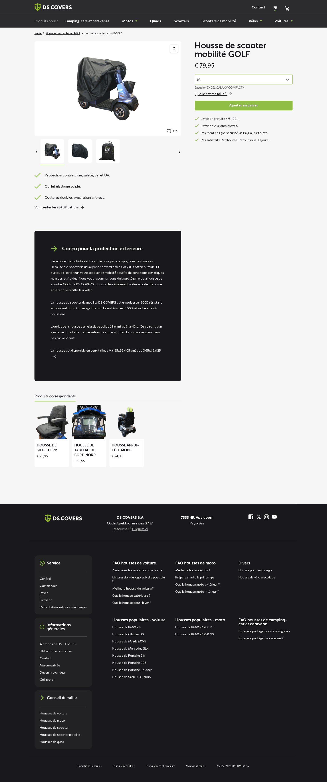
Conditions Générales (90, 765)
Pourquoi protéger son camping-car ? (264, 631)
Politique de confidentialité (160, 765)
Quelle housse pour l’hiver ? (131, 602)
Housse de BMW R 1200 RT (194, 627)
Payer (44, 593)
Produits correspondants (55, 396)
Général (45, 578)
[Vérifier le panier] (287, 8)
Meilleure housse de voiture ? (133, 588)
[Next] (179, 152)
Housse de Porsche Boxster (132, 670)
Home (38, 33)
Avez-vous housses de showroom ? (137, 570)
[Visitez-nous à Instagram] (266, 516)
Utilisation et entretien (56, 651)
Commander (48, 586)
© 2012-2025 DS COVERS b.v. (233, 765)
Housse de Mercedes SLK (130, 648)
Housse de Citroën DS (128, 634)
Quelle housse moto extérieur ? (197, 584)
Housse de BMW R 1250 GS (194, 634)
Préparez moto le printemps (194, 577)
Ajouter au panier (243, 105)
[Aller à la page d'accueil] (63, 518)
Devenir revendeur (53, 672)
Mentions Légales (196, 765)
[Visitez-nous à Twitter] (258, 516)
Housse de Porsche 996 (129, 662)
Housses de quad (52, 742)
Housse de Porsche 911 (128, 655)
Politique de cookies (124, 765)
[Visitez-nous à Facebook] (250, 516)
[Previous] (36, 152)
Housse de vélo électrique (256, 577)
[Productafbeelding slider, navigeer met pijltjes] (107, 88)
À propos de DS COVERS (58, 644)
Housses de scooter (54, 727)
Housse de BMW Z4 (126, 627)
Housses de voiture (53, 713)
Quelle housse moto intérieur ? (197, 591)
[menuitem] (87, 21)
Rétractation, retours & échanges (63, 607)
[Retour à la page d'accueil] (53, 7)
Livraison (46, 600)
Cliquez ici (140, 529)
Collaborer (47, 679)
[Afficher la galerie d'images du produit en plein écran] (174, 49)
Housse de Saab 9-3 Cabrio (131, 677)
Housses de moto (52, 720)
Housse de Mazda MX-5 (129, 641)
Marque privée (50, 665)
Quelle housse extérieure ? (131, 595)
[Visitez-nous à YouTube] (274, 516)
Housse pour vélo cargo (255, 570)
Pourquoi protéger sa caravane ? (261, 638)
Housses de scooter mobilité (63, 33)
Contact (258, 7)
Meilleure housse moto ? (192, 570)
